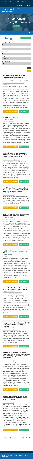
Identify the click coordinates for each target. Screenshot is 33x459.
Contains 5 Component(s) (9, 327)
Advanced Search (25, 37)
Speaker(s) (11, 160)
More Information (24, 111)
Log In (16, 25)
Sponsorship (5, 456)
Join (11, 1)
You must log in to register (10, 111)
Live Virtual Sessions (19, 82)
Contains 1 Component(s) (9, 157)
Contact (20, 455)
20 (6, 440)
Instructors (11, 82)
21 (9, 440)
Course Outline (6, 84)
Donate (23, 1)
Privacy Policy (5, 455)
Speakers (5, 293)
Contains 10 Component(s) (9, 78)
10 (29, 437)
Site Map (26, 455)
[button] (29, 68)
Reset (29, 71)
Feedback (11, 121)
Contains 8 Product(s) (8, 119)
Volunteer (17, 1)
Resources (5, 1)
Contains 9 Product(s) (8, 254)
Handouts (17, 160)
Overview (5, 82)
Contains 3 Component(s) (9, 291)
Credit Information (12, 219)
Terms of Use (13, 455)
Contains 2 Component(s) (9, 359)
